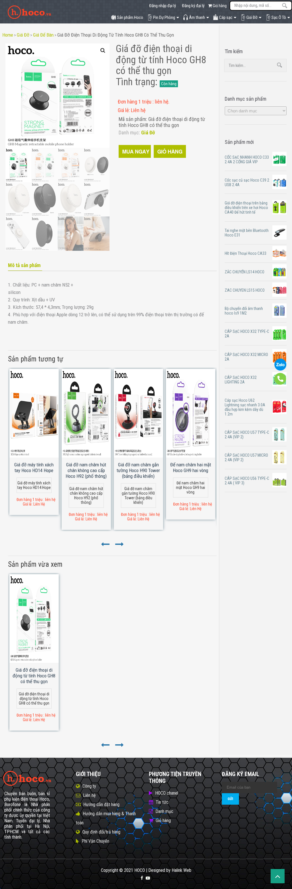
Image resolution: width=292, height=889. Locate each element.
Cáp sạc (225, 17)
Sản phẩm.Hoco (130, 17)
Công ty (89, 786)
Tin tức (162, 802)
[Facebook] (142, 878)
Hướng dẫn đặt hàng (101, 804)
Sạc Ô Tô (278, 17)
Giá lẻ (123, 110)
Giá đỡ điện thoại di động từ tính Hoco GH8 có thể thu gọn (115, 35)
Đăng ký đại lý (193, 5)
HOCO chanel (166, 793)
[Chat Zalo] (280, 369)
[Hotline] (280, 383)
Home (7, 35)
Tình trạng (135, 82)
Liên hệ (89, 795)
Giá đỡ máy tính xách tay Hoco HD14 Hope (34, 467)
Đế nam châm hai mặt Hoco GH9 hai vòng (190, 467)
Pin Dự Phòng (164, 17)
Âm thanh (197, 17)
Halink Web (181, 870)
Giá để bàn (43, 35)
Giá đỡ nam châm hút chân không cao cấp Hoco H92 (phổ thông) (86, 470)
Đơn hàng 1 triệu (135, 102)
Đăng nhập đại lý (162, 5)
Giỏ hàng (219, 5)
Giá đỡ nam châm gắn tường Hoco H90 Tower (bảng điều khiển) (138, 470)
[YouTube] (148, 878)
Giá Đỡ (251, 17)
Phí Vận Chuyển (95, 841)
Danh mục (164, 811)
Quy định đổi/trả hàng (101, 832)
